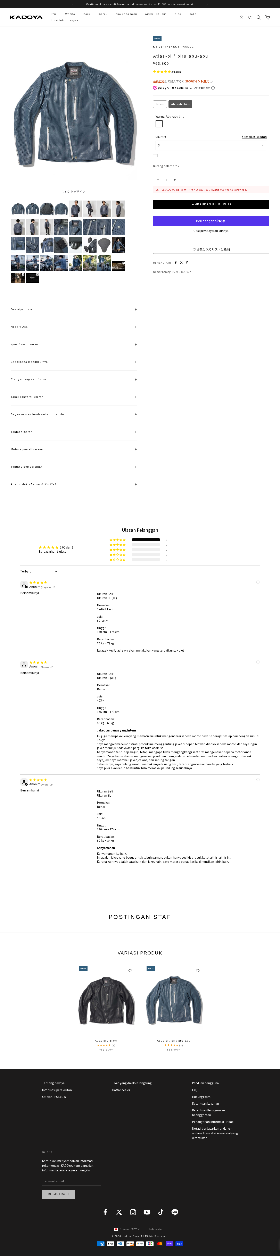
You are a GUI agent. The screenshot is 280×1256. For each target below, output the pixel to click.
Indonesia (155, 1229)
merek (103, 14)
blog (178, 14)
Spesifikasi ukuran (254, 137)
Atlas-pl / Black (106, 1040)
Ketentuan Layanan (205, 1103)
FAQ (194, 1090)
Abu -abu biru (180, 104)
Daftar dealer (121, 1090)
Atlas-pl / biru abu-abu (174, 1040)
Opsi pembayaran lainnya (211, 231)
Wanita (70, 14)
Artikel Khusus (156, 14)
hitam (160, 104)
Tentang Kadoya (53, 1083)
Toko (193, 14)
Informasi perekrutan (57, 1090)
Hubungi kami (201, 1097)
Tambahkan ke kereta (211, 204)
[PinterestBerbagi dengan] (187, 262)
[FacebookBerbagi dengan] (175, 262)
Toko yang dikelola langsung (132, 1083)
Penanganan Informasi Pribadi (213, 1122)
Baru (86, 14)
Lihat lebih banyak (65, 20)
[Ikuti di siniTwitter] (119, 1212)
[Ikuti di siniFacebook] (105, 1212)
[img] (38, 582)
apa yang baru (126, 14)
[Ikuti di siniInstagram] (133, 1212)
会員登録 (159, 81)
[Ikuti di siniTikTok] (161, 1212)
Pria (54, 14)
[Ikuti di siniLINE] (175, 1212)
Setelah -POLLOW (54, 1097)
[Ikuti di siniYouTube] (147, 1212)
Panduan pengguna (205, 1083)
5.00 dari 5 (67, 547)
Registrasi (58, 1194)
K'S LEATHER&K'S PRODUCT (174, 46)
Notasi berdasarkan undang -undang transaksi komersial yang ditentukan (215, 1133)
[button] (162, 71)
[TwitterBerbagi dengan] (181, 262)
